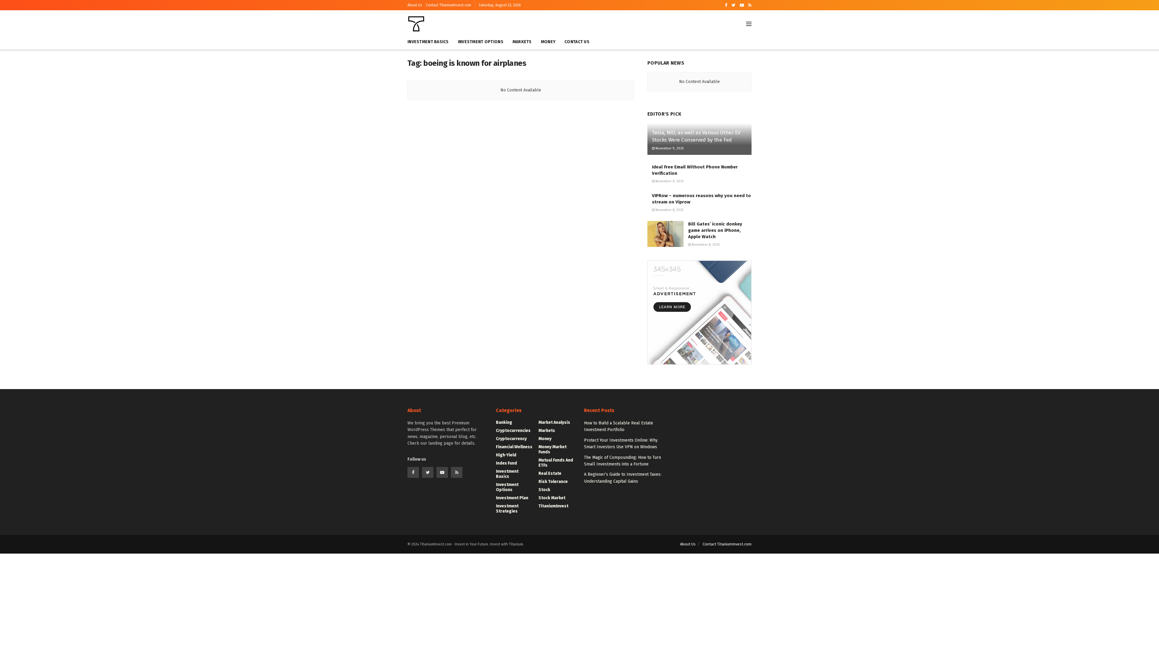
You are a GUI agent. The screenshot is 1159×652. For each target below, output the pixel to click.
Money (548, 41)
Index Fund (506, 463)
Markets (522, 41)
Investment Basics (428, 41)
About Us (414, 5)
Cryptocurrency (511, 438)
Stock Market (551, 497)
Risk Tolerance (553, 481)
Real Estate (549, 473)
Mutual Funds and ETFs (555, 463)
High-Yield (506, 455)
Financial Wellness (514, 446)
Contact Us (576, 41)
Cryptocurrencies (513, 430)
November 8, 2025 (669, 210)
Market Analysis (554, 422)
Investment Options (480, 41)
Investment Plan (512, 497)
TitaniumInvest (553, 506)
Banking (504, 422)
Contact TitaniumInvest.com (448, 5)
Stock (544, 489)
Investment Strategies (507, 508)
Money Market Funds (552, 449)
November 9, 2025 (669, 148)
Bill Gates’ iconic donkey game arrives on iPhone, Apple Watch (715, 230)
